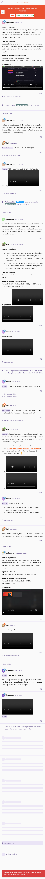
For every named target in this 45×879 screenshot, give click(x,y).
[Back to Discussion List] (2, 2)
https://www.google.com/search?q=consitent (23, 448)
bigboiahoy (8, 148)
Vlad (5, 169)
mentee (7, 410)
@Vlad (4, 387)
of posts (22, 2)
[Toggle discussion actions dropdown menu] (43, 2)
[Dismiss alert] (27, 875)
